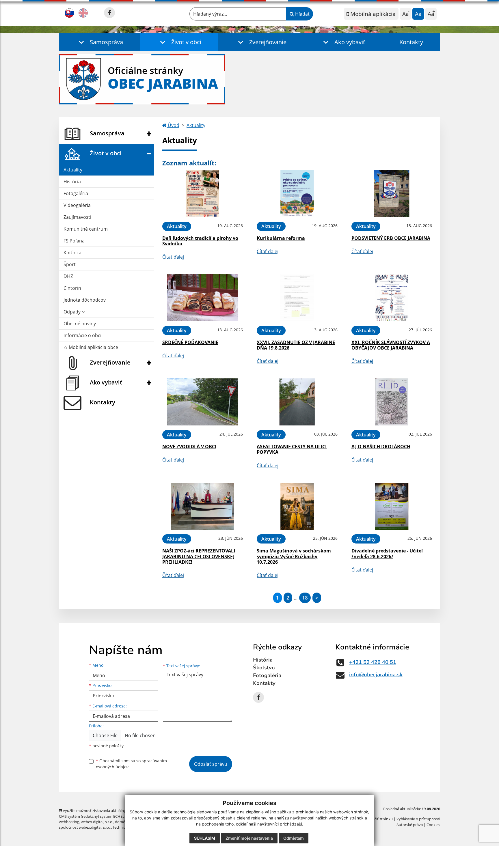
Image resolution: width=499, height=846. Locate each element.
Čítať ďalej (173, 257)
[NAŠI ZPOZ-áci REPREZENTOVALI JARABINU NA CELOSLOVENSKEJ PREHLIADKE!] (202, 506)
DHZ (68, 276)
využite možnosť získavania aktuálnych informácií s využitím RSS (117, 810)
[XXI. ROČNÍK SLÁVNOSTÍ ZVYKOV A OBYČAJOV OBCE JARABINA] (391, 297)
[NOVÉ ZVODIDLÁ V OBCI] (202, 401)
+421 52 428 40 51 (372, 662)
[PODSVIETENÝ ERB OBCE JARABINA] (391, 193)
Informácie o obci (82, 335)
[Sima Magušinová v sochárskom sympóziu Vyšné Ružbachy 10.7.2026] (297, 506)
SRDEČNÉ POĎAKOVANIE (190, 342)
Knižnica (72, 252)
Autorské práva (409, 824)
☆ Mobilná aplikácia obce (91, 347)
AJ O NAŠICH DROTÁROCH (380, 446)
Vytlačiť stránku (379, 818)
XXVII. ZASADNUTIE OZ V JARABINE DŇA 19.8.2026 (296, 345)
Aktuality (73, 170)
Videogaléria (77, 205)
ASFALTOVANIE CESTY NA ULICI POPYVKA (292, 449)
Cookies (433, 824)
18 (305, 597)
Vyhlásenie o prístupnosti (418, 818)
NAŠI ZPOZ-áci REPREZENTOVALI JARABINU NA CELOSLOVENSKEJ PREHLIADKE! (198, 556)
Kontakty (411, 42)
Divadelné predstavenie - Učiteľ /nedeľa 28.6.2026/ (387, 553)
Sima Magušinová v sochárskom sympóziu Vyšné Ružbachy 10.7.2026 (294, 556)
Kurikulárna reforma (281, 238)
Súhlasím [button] (204, 838)
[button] (99, 42)
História (72, 181)
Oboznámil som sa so (131, 764)
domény (122, 821)
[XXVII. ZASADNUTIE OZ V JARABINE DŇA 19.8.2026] (297, 297)
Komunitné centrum (86, 229)
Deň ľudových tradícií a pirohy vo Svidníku (200, 241)
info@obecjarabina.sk (376, 674)
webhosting (69, 821)
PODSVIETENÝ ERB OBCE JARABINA (390, 238)
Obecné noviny (80, 323)
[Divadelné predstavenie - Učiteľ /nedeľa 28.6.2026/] (391, 506)
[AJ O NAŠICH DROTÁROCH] (391, 401)
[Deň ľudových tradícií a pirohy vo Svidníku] (202, 193)
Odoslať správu (210, 764)
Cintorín (72, 288)
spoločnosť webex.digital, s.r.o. (85, 827)
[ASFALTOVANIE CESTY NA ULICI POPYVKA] (297, 401)
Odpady (73, 312)
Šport (70, 264)
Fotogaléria (76, 193)
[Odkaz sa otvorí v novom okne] (109, 12)
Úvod (173, 125)
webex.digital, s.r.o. (97, 821)
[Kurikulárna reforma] (297, 193)
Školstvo (264, 667)
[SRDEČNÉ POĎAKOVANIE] (202, 297)
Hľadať (302, 14)
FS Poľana (74, 241)
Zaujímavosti (77, 217)
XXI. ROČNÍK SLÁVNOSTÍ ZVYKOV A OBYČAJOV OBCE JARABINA (390, 345)
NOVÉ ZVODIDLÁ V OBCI (189, 446)
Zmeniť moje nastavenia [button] (249, 838)
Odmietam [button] (293, 838)
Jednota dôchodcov (85, 300)
